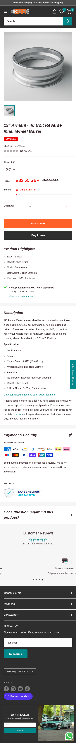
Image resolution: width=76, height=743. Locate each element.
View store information (21, 296)
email (18, 414)
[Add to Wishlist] (67, 205)
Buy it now (38, 235)
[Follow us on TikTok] (27, 688)
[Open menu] (5, 11)
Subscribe (15, 653)
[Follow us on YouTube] (20, 688)
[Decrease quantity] (20, 206)
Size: (9, 162)
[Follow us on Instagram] (13, 688)
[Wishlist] (62, 11)
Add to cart (38, 223)
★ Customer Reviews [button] (73, 374)
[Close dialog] (71, 707)
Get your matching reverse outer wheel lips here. (30, 394)
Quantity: (9, 205)
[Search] (67, 21)
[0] (69, 11)
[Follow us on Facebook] (6, 688)
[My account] (54, 11)
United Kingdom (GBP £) (17, 671)
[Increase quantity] (40, 206)
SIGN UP (19, 730)
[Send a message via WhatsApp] (69, 736)
